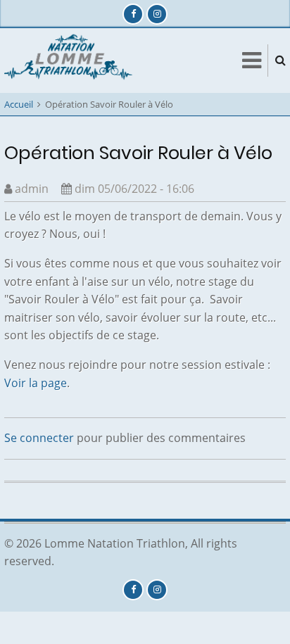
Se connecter (39, 438)
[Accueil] (70, 59)
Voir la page (35, 383)
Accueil (18, 104)
